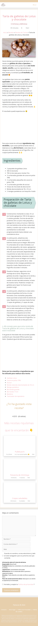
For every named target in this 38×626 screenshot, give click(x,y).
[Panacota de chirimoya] (19, 472)
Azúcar (9, 383)
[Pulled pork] (19, 448)
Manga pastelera (13, 387)
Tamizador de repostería (15, 396)
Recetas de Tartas (21, 32)
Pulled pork (19, 451)
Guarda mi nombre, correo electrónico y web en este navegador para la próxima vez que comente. (19, 555)
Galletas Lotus (12, 378)
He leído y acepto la (19, 584)
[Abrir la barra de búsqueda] (25, 4)
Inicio (5, 32)
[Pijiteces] (3, 4)
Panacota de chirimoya (19, 475)
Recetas (11, 32)
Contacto (4, 609)
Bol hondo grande (13, 389)
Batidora (10, 394)
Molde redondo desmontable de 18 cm (20, 385)
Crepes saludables (19, 498)
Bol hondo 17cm (12, 392)
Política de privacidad (26, 584)
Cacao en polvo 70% (14, 380)
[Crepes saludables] (19, 495)
